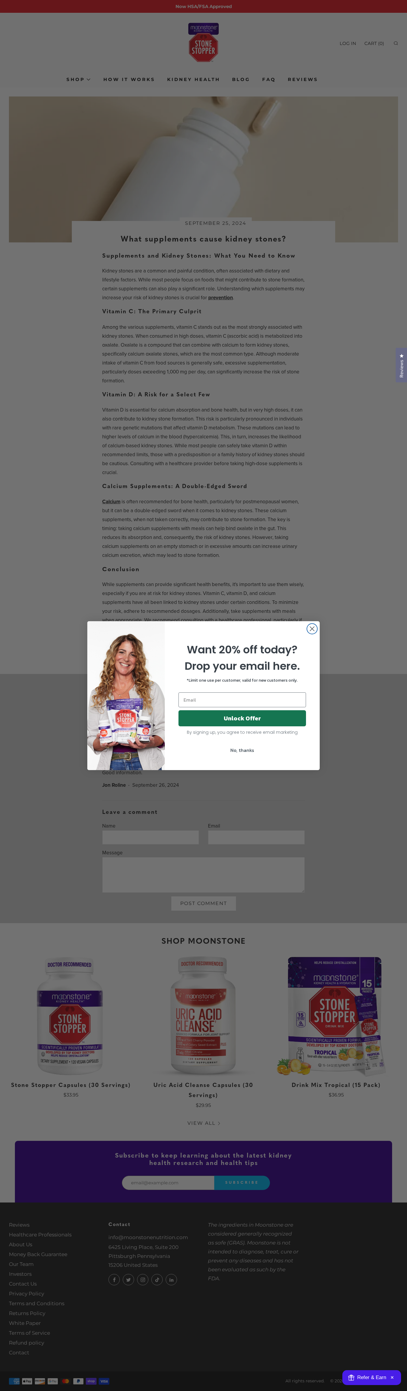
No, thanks (242, 750)
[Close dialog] (312, 629)
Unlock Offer (242, 718)
